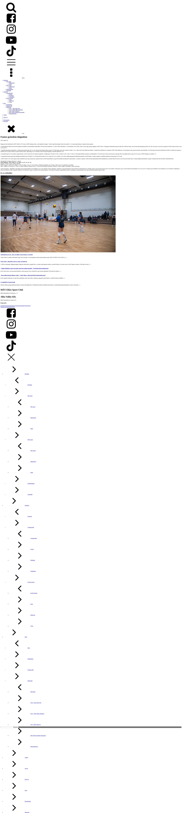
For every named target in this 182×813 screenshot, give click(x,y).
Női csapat (8, 81)
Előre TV (5, 117)
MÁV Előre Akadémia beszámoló (16, 112)
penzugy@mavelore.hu (16, 305)
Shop (4, 118)
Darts (10, 99)
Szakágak (5, 91)
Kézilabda (11, 95)
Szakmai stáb (9, 106)
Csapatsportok (9, 93)
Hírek (10, 84)
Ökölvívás (11, 100)
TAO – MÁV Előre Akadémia (16, 109)
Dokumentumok (12, 113)
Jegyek (5, 116)
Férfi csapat (8, 85)
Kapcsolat (5, 121)
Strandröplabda (9, 89)
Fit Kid (10, 94)
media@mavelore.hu (26, 305)
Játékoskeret (12, 82)
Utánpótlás (8, 90)
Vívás (10, 102)
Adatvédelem (9, 307)
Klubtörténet (9, 104)
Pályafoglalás (6, 120)
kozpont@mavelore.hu (6, 305)
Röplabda (5, 80)
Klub (4, 103)
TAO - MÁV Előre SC (14, 111)
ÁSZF (13, 307)
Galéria (5, 115)
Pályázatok (8, 107)
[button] (11, 361)
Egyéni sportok (9, 98)
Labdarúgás (11, 97)
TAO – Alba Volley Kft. (14, 108)
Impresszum (3, 307)
